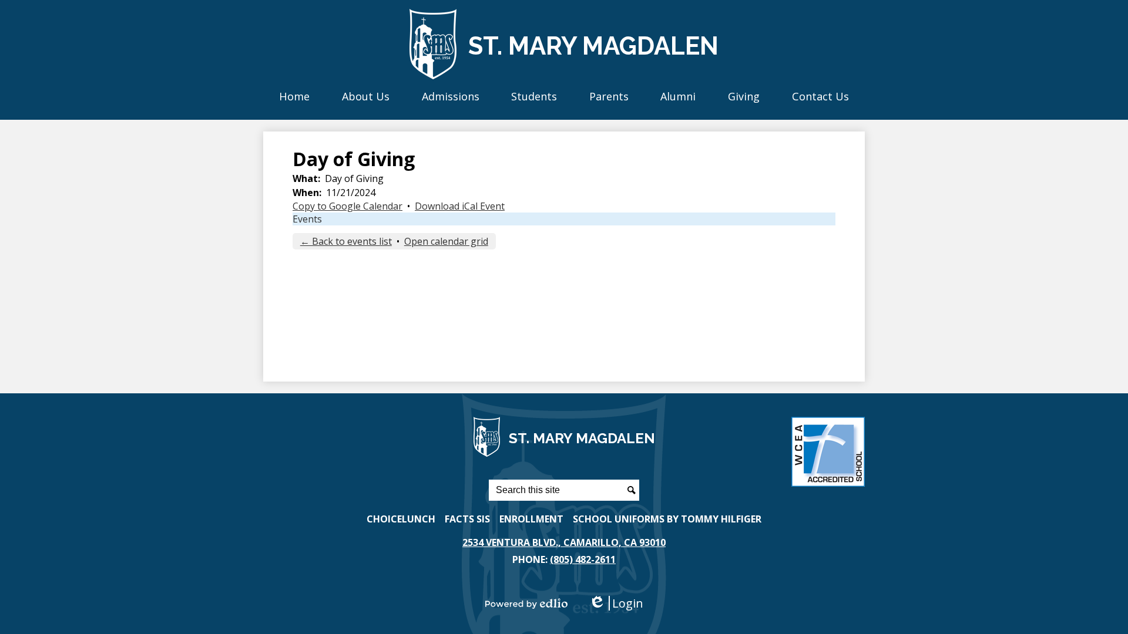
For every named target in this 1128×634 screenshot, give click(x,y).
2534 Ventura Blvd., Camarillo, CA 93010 (564, 542)
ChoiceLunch (401, 518)
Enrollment (531, 518)
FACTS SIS (467, 518)
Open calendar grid (446, 241)
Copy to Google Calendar (347, 206)
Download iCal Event (460, 206)
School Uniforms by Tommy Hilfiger (667, 518)
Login (616, 603)
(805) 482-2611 (583, 559)
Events (307, 219)
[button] (365, 96)
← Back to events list (346, 241)
